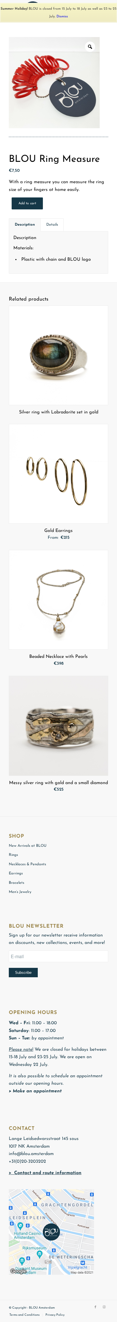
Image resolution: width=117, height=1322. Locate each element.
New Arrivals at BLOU (28, 846)
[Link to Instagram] (104, 1307)
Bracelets (16, 883)
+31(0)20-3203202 (27, 1161)
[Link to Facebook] (95, 1307)
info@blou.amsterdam (31, 1154)
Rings (13, 855)
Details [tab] (52, 225)
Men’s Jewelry (20, 892)
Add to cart (27, 203)
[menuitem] (24, 1315)
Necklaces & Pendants (27, 864)
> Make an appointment (35, 1091)
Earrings (16, 873)
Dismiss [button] (62, 16)
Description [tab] (25, 225)
